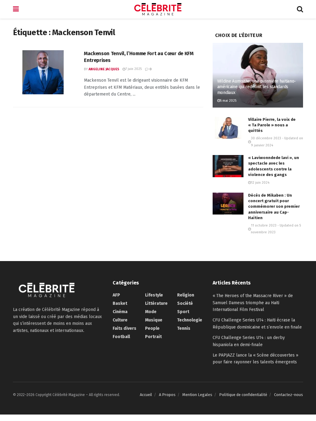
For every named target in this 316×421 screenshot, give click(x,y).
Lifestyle (154, 295)
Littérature (156, 303)
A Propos (167, 394)
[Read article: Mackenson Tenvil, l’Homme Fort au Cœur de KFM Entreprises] (44, 72)
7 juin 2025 (133, 69)
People (152, 328)
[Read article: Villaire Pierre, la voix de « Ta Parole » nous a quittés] (228, 128)
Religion (185, 295)
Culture (120, 320)
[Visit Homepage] (158, 9)
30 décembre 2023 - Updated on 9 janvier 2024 (277, 141)
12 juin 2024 (260, 183)
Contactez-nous (288, 394)
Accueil (146, 394)
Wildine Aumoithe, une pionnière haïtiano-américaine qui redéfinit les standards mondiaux (256, 87)
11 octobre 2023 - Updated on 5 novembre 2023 (276, 228)
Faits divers (124, 328)
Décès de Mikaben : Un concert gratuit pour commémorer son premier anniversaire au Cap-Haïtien (274, 206)
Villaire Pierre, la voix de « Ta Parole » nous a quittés (272, 125)
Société (185, 303)
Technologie (189, 320)
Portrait (153, 336)
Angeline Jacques (104, 69)
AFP (116, 295)
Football (121, 336)
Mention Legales (197, 394)
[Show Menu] (16, 9)
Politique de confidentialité (243, 394)
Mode (150, 311)
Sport (183, 311)
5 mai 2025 (228, 101)
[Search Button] (300, 9)
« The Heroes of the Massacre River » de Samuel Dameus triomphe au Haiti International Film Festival (253, 302)
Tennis (183, 328)
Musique (153, 320)
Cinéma (120, 311)
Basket (120, 303)
